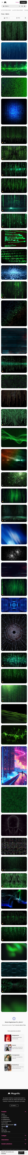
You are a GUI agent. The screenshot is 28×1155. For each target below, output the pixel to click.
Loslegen (3, 1135)
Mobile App (4, 1130)
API (2, 1128)
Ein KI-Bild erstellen (7, 10)
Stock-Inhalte (4, 1123)
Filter (19, 17)
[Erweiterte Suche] (25, 18)
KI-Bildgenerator (5, 1117)
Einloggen (23, 2)
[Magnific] (14, 1094)
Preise (17, 2)
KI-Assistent (4, 1116)
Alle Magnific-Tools (5, 1131)
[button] (14, 1105)
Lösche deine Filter (20, 1025)
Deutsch (14, 1105)
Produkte (3, 1111)
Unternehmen (5, 1139)
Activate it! (21, 1152)
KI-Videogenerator (5, 1119)
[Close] (26, 1153)
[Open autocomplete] (3, 6)
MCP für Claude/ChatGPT (8, 1124)
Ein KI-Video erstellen (18, 10)
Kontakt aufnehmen (6, 1144)
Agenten (4, 1126)
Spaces (3, 1114)
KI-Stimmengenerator (6, 1121)
